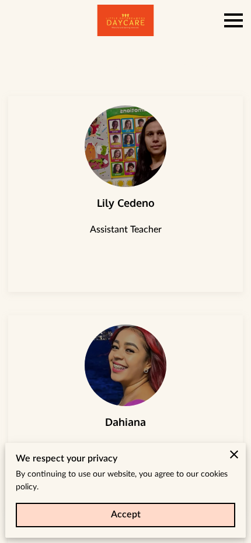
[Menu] (233, 20)
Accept (126, 514)
